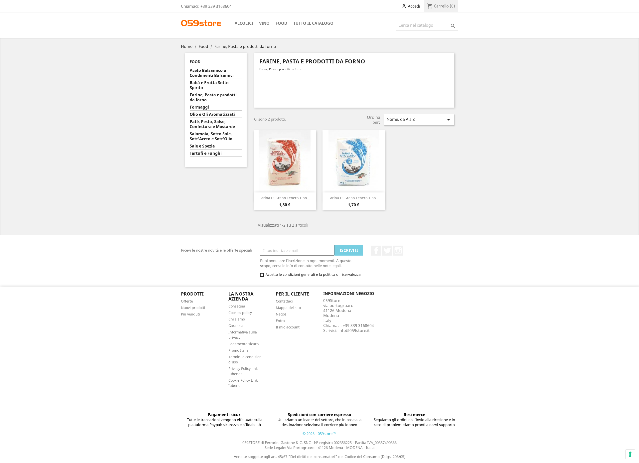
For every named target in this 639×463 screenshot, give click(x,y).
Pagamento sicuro (243, 343)
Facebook (376, 251)
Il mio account (288, 327)
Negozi (282, 314)
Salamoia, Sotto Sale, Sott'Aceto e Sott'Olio (211, 136)
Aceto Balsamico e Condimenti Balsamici (212, 73)
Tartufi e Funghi (206, 153)
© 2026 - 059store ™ (319, 433)
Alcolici (244, 23)
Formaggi (199, 107)
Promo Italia (238, 350)
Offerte (187, 301)
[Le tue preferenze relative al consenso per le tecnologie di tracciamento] (630, 454)
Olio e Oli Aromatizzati (212, 114)
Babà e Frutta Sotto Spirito (209, 85)
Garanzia (235, 325)
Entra (280, 320)
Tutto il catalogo (313, 23)
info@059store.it (354, 330)
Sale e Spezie (202, 146)
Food (281, 23)
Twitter (387, 251)
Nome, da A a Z (419, 120)
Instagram (398, 251)
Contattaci (284, 301)
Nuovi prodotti (193, 307)
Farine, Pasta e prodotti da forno (213, 97)
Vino (264, 23)
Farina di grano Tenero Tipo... (285, 197)
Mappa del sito (288, 307)
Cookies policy (240, 312)
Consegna (236, 306)
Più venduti (190, 314)
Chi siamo (236, 319)
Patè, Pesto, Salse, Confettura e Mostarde (212, 124)
